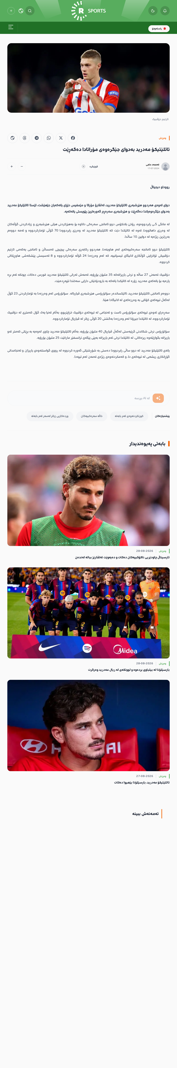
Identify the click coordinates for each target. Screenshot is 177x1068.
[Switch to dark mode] (153, 10)
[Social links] (11, 10)
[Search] (30, 10)
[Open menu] (10, 28)
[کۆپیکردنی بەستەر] (12, 138)
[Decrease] (22, 166)
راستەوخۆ (157, 28)
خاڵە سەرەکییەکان (91, 416)
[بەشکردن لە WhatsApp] (49, 138)
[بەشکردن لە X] (61, 138)
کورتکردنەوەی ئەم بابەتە (129, 416)
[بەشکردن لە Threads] (24, 138)
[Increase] (11, 166)
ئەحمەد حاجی (152, 164)
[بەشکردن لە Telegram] (37, 138)
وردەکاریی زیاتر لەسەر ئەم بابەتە (49, 416)
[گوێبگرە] (83, 166)
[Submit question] (158, 398)
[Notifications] (165, 10)
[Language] (21, 10)
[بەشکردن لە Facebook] (73, 138)
